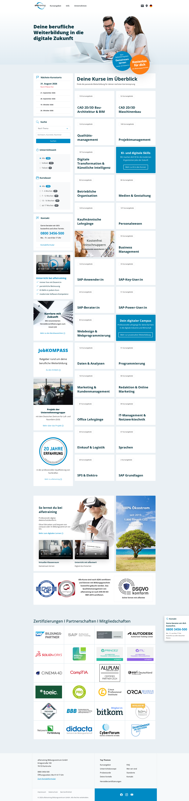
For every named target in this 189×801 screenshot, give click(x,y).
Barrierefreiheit (66, 792)
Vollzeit (45, 163)
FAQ (128, 765)
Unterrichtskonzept (108, 769)
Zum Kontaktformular (47, 779)
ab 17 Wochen (48, 205)
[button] (56, 5)
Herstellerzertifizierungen (110, 781)
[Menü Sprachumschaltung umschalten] (150, 5)
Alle (43, 158)
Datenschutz (53, 792)
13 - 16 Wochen (48, 200)
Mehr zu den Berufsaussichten (51, 333)
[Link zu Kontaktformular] (142, 5)
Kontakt (130, 776)
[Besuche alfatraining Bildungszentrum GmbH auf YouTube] (132, 794)
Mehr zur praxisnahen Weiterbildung (135, 335)
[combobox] (53, 134)
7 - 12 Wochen (47, 196)
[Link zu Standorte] (147, 5)
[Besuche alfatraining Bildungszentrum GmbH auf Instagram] (126, 794)
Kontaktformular (47, 245)
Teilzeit (45, 168)
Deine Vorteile (106, 776)
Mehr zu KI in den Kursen (135, 167)
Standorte (131, 772)
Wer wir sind (132, 769)
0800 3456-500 (176, 629)
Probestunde (105, 772)
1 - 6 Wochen (47, 191)
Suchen (53, 141)
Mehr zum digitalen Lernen (50, 533)
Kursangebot (105, 765)
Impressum (42, 792)
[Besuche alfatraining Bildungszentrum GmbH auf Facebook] (121, 794)
